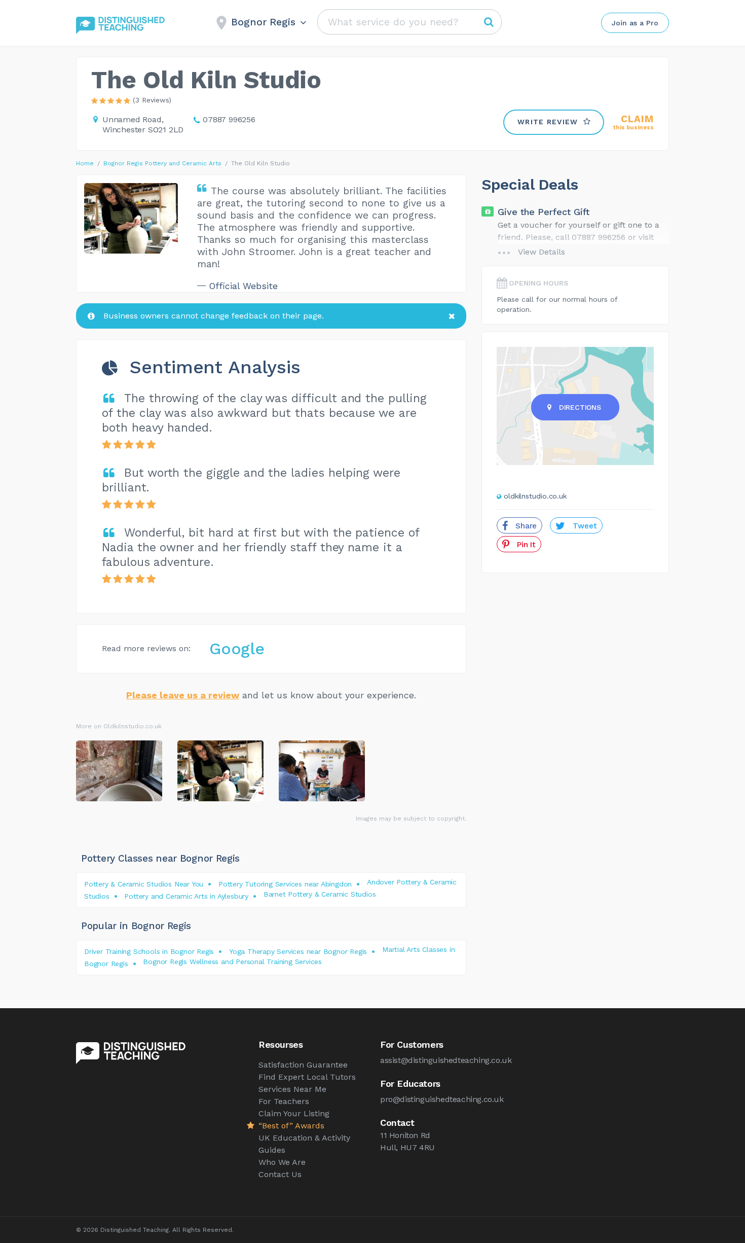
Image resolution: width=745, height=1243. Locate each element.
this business (633, 122)
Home (85, 163)
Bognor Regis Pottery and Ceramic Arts (162, 163)
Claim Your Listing (293, 1113)
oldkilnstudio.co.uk (535, 496)
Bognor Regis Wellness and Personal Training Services (232, 961)
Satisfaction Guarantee (303, 1065)
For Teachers (283, 1101)
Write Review (547, 122)
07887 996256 (229, 119)
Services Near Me (292, 1089)
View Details (541, 252)
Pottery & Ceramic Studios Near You (143, 884)
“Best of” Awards (291, 1125)
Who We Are (282, 1162)
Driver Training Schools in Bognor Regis (149, 951)
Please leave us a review (182, 695)
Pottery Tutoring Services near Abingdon (285, 884)
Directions (580, 407)
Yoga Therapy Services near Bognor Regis (298, 951)
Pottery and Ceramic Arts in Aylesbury (186, 896)
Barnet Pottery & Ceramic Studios (320, 894)
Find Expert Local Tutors (307, 1077)
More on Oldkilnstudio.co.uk (119, 726)
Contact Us (280, 1174)
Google (237, 648)
